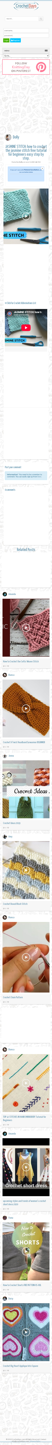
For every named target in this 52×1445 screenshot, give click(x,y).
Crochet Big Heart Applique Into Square (20, 1366)
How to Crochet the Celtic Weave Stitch (21, 661)
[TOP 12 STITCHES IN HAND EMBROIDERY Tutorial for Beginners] (26, 1083)
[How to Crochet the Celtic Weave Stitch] (26, 628)
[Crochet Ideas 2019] (26, 789)
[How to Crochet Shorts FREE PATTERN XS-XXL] (26, 1251)
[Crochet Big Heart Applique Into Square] (26, 1332)
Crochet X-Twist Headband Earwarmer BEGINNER (24, 742)
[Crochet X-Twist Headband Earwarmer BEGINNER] (26, 709)
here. (40, 476)
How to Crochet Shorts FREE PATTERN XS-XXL (22, 1285)
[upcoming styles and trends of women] (26, 1167)
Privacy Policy (35, 1441)
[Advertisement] (26, 107)
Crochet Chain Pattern (13, 997)
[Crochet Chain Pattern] (26, 957)
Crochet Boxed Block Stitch (15, 904)
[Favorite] (8, 666)
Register (16, 40)
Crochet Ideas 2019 (11, 823)
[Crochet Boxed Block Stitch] (26, 870)
